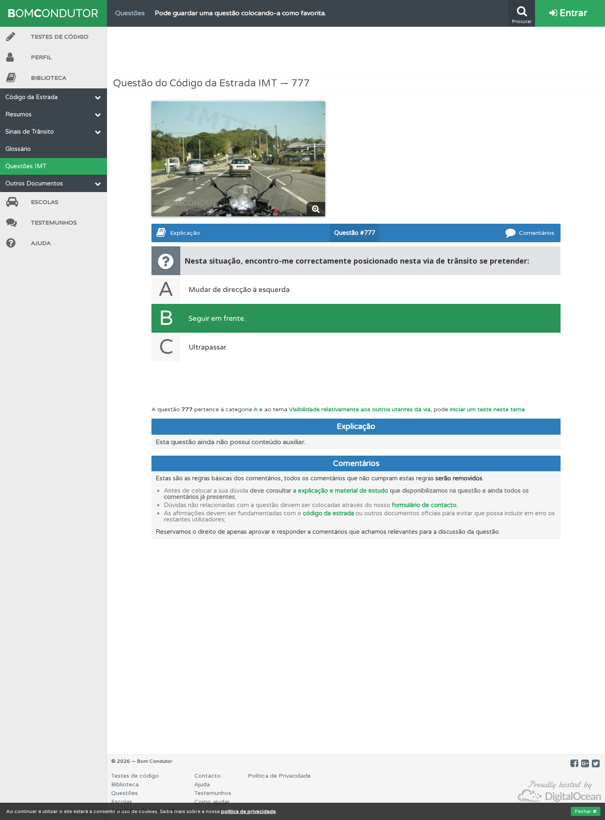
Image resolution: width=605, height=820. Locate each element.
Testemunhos (54, 222)
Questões (124, 793)
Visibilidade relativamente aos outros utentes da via (359, 409)
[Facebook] (574, 763)
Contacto (207, 775)
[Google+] (585, 763)
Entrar (572, 13)
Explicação (185, 232)
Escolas (44, 202)
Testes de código (135, 775)
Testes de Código (59, 36)
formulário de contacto (424, 505)
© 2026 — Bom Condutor (141, 761)
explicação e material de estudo (343, 490)
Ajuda (41, 243)
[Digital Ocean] (559, 792)
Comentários (536, 232)
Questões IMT (26, 166)
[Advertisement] (356, 49)
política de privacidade (248, 811)
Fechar (584, 811)
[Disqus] (356, 642)
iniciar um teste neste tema (487, 409)
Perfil (41, 57)
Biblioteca (48, 77)
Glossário (18, 149)
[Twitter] (596, 763)
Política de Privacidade (279, 775)
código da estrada (328, 513)
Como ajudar (212, 801)
